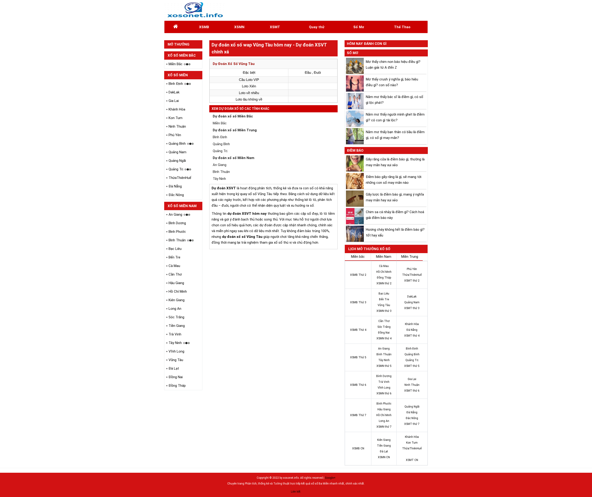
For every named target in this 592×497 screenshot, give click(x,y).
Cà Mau (174, 266)
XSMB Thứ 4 (358, 329)
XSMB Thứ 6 (358, 385)
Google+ (330, 477)
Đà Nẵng (175, 186)
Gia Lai (174, 101)
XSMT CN (412, 460)
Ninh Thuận (177, 126)
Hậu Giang (176, 283)
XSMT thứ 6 (411, 390)
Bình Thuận (177, 240)
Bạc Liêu (175, 249)
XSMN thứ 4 (384, 338)
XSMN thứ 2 (384, 283)
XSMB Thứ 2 (358, 274)
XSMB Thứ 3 (358, 302)
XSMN (239, 27)
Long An (175, 309)
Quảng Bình (177, 143)
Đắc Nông (176, 195)
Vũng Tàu (176, 360)
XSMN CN (384, 457)
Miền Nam (383, 257)
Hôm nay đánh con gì (366, 44)
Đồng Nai (176, 377)
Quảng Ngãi (177, 161)
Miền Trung (409, 257)
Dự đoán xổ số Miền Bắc (233, 116)
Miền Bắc (175, 64)
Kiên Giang (177, 300)
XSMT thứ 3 (411, 308)
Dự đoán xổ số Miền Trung (235, 130)
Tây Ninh (175, 343)
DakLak (174, 92)
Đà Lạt (174, 368)
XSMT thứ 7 (411, 424)
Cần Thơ (175, 274)
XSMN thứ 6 (384, 393)
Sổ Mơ (358, 27)
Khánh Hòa (177, 109)
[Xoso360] (194, 10)
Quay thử (316, 27)
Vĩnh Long (176, 351)
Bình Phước (177, 232)
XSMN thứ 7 (384, 426)
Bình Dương (177, 223)
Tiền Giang (177, 326)
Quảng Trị (176, 169)
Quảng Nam (177, 152)
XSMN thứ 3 (384, 311)
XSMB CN (358, 448)
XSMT (275, 27)
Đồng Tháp (177, 385)
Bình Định (176, 84)
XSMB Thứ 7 (358, 415)
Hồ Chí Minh (178, 291)
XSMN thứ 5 (384, 366)
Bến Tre (174, 257)
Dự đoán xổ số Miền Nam (233, 158)
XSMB (204, 27)
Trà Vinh (175, 334)
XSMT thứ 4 (411, 335)
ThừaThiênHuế (180, 178)
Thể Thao (402, 27)
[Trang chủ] (175, 27)
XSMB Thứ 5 (358, 357)
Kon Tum (175, 118)
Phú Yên (175, 135)
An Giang (175, 214)
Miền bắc (358, 257)
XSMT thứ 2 (411, 280)
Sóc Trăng (176, 317)
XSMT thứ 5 (411, 366)
